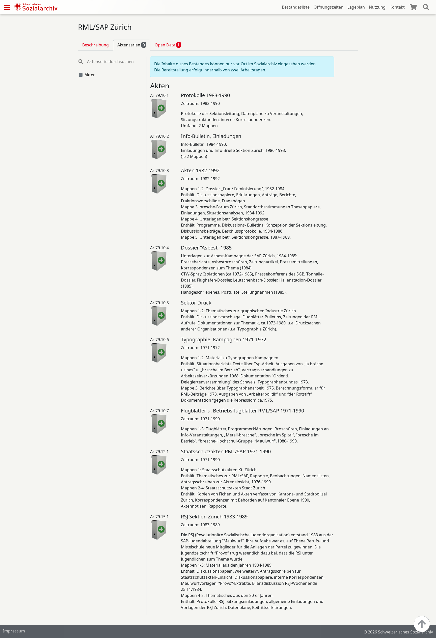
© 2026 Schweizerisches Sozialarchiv (398, 632)
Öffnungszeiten (328, 7)
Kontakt (397, 7)
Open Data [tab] (167, 45)
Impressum (14, 631)
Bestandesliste (296, 7)
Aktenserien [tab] (131, 45)
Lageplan (356, 7)
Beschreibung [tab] (95, 45)
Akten (90, 74)
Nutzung (377, 7)
